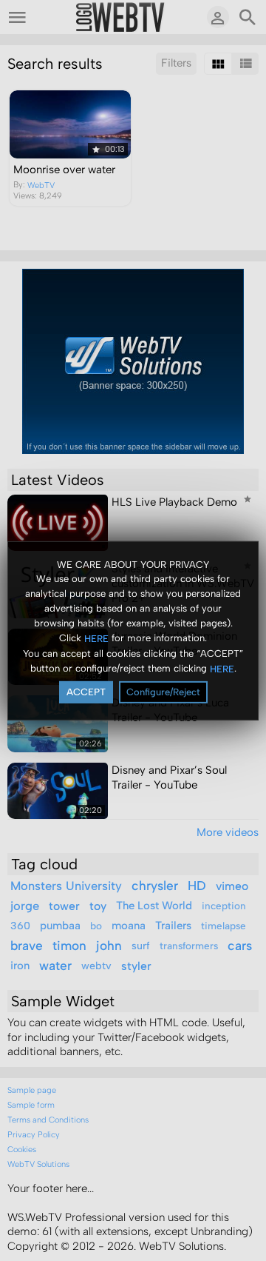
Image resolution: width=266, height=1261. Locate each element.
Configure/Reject (163, 692)
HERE (96, 638)
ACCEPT (86, 692)
